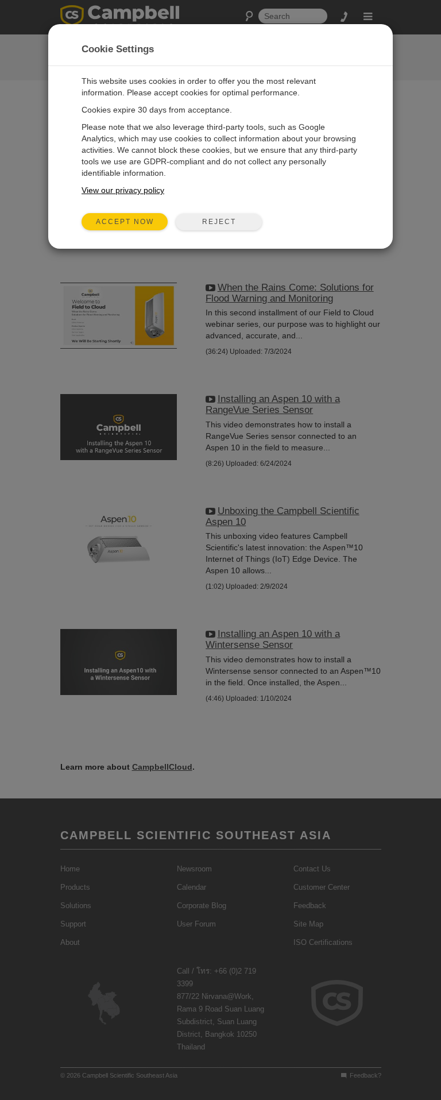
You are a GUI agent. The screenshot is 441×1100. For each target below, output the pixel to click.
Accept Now (125, 222)
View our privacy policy (123, 190)
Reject (219, 222)
